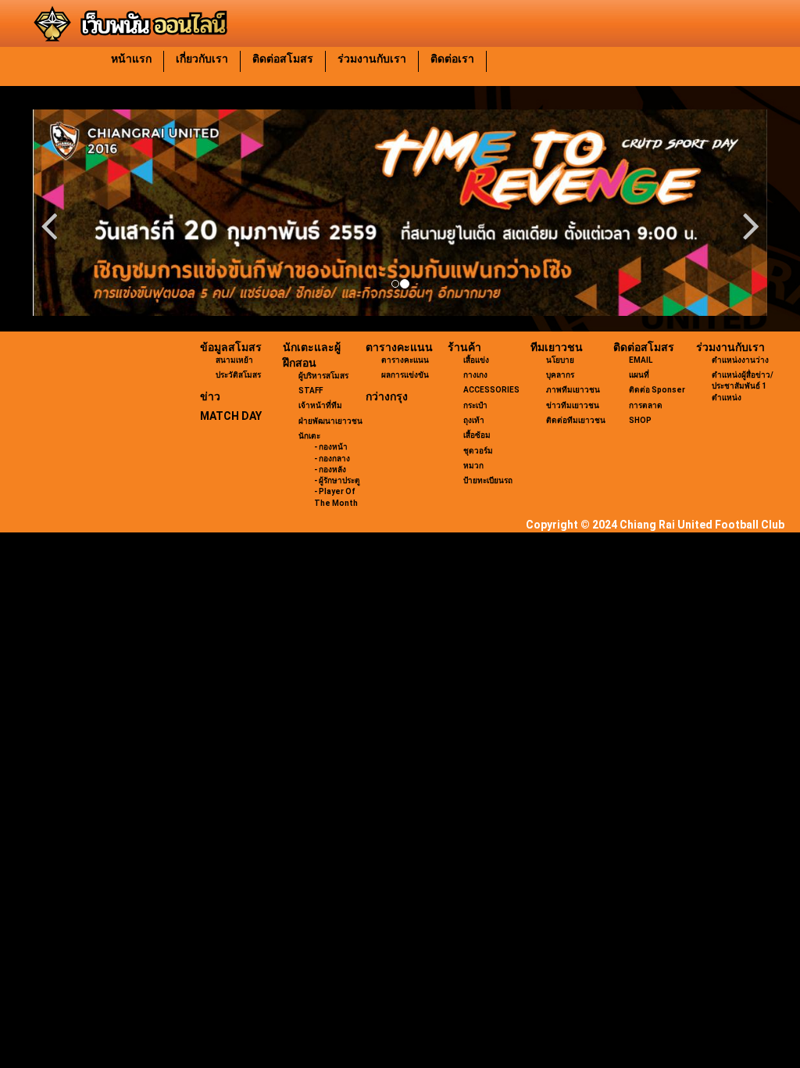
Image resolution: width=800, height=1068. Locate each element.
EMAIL (640, 360)
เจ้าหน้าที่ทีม (320, 405)
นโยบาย (560, 360)
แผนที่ (639, 375)
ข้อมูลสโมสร (231, 347)
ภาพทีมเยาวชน (573, 389)
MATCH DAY (231, 416)
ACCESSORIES (491, 389)
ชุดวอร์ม (478, 450)
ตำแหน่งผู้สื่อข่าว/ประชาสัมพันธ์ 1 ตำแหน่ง (742, 386)
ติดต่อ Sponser (657, 389)
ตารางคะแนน (399, 347)
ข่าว (210, 396)
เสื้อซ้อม (477, 435)
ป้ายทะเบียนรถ (487, 480)
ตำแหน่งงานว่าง (740, 360)
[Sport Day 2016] (400, 212)
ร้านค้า (464, 347)
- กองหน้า (331, 447)
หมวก (473, 465)
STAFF (310, 390)
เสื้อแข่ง (476, 360)
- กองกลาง (332, 458)
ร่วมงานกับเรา (372, 58)
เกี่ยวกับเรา (202, 58)
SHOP (640, 420)
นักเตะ (309, 436)
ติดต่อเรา (452, 58)
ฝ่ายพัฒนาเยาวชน (330, 421)
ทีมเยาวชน (556, 347)
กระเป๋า (475, 405)
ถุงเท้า (473, 420)
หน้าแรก (131, 58)
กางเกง (475, 375)
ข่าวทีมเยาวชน (572, 405)
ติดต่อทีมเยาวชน (575, 420)
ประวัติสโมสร (238, 375)
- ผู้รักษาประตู (337, 480)
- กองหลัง (330, 469)
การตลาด (645, 405)
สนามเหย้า (234, 360)
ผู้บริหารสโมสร (323, 375)
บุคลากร (560, 375)
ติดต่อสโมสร (282, 58)
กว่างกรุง (387, 396)
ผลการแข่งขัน (405, 375)
